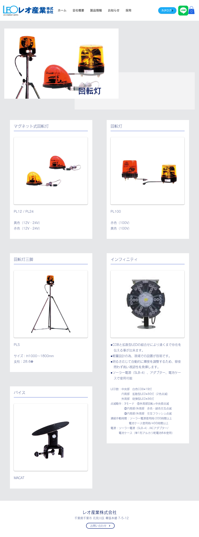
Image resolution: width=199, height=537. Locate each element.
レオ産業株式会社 (99, 512)
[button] (191, 10)
